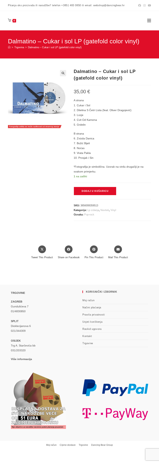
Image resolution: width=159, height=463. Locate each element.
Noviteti (104, 210)
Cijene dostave (68, 445)
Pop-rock (89, 214)
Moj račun (88, 300)
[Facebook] (139, 5)
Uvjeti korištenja (92, 321)
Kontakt (87, 336)
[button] (63, 73)
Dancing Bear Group (102, 445)
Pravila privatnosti (93, 314)
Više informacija (21, 359)
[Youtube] (149, 5)
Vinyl (113, 210)
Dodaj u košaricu (95, 191)
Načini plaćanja (91, 307)
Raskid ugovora (91, 329)
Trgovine (87, 343)
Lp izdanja (93, 210)
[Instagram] (144, 5)
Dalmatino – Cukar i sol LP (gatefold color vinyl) (54, 47)
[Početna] (9, 47)
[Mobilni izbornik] (149, 20)
